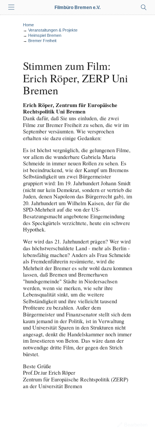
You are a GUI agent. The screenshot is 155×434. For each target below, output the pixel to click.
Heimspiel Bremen (44, 35)
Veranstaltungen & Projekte (53, 30)
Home (28, 25)
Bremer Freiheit (42, 40)
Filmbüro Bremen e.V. (77, 7)
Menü (11, 7)
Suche (143, 7)
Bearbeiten (135, 425)
